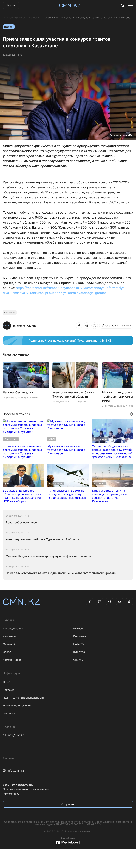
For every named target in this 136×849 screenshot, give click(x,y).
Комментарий (12, 659)
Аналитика (9, 636)
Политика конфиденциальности (23, 697)
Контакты (9, 713)
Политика (79, 636)
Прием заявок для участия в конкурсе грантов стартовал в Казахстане (86, 17)
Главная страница (14, 17)
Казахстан (9, 312)
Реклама (8, 689)
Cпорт (7, 652)
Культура (79, 652)
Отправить (68, 804)
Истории (78, 628)
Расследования (13, 628)
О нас (6, 682)
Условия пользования (17, 705)
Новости (34, 17)
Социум (78, 659)
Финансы (9, 644)
